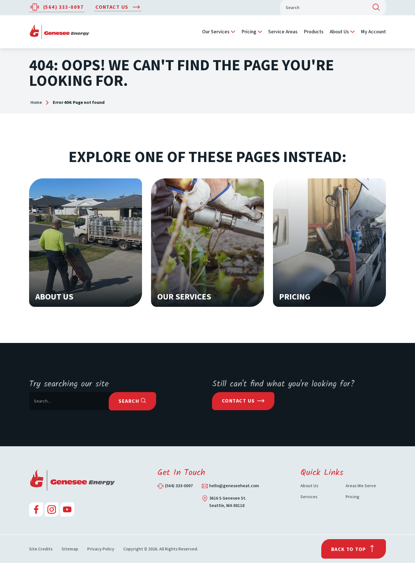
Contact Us (112, 7)
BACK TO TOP (348, 549)
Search (130, 401)
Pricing (248, 31)
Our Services (216, 31)
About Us (339, 31)
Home (36, 102)
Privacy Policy (100, 549)
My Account (373, 31)
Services (308, 497)
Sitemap (70, 549)
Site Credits (41, 549)
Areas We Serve (361, 486)
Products (314, 31)
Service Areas (283, 31)
